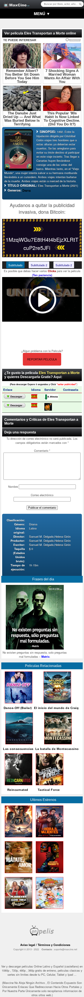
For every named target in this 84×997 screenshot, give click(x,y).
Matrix (45, 656)
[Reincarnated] (17, 786)
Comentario (42, 451)
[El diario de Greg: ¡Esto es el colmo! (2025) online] (48, 910)
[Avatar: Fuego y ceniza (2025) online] (17, 838)
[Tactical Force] (48, 786)
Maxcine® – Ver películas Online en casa (15, 1)
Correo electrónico (42, 495)
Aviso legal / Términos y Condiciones (45, 945)
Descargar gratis (14, 396)
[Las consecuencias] (18, 745)
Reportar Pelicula (42, 359)
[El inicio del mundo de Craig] (56, 704)
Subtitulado (15, 265)
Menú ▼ (42, 13)
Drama (26, 190)
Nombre (13, 486)
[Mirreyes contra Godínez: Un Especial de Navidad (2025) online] (17, 910)
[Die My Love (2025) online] (17, 874)
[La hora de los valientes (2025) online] (48, 838)
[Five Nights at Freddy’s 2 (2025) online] (48, 874)
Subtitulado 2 (39, 265)
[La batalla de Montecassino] (57, 745)
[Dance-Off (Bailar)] (17, 704)
